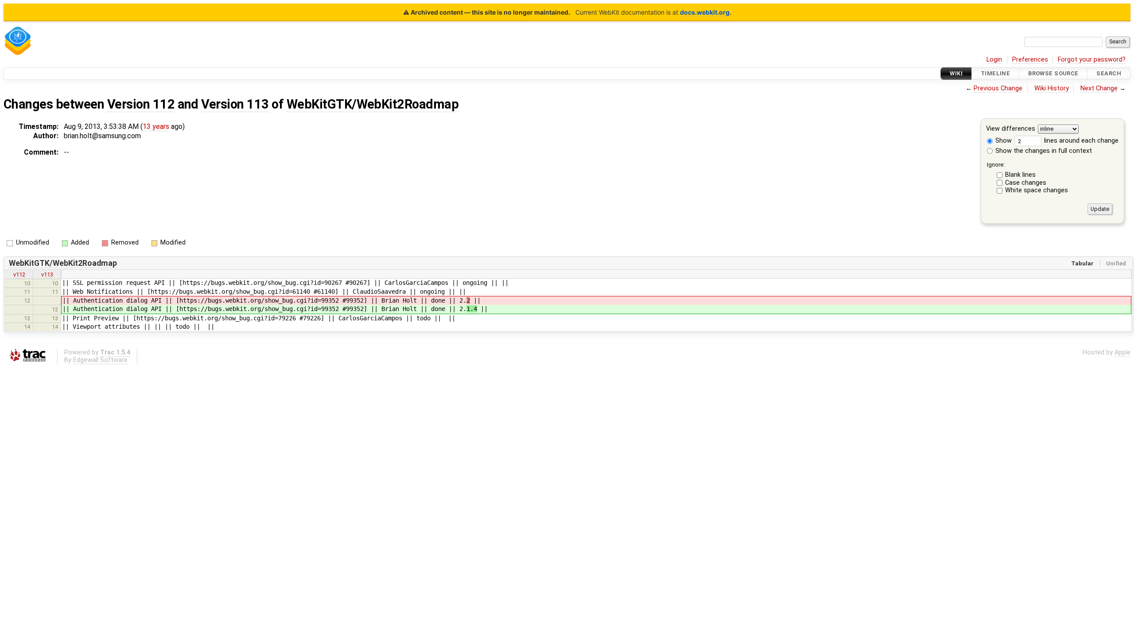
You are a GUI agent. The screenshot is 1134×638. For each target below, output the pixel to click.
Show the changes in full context (1043, 151)
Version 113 (234, 104)
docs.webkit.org (705, 12)
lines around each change (1080, 140)
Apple (1122, 352)
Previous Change (998, 88)
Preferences (1030, 59)
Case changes (1025, 183)
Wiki (956, 73)
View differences (1010, 129)
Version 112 (141, 104)
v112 (19, 274)
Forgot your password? (1092, 59)
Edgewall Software (100, 360)
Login (994, 59)
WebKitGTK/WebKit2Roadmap (373, 104)
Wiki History (1051, 88)
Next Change (1099, 88)
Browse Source (1053, 73)
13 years (156, 126)
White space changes (1036, 190)
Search (1108, 73)
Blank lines (1020, 175)
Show (1003, 140)
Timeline (995, 73)
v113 (47, 274)
